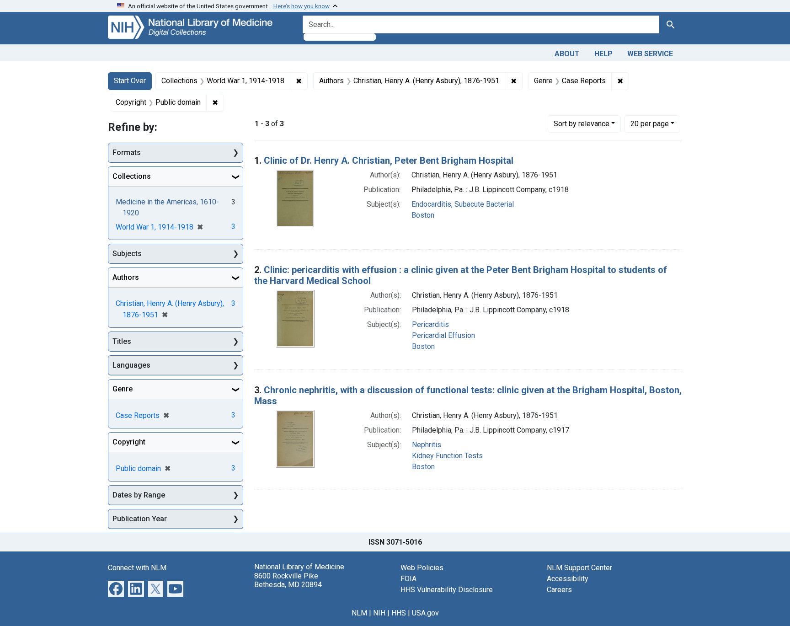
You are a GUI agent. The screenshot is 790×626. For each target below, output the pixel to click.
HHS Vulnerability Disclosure (446, 589)
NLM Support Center (579, 567)
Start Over (130, 80)
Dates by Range (138, 495)
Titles (121, 341)
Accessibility (567, 578)
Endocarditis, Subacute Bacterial (462, 204)
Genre (122, 389)
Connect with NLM (137, 567)
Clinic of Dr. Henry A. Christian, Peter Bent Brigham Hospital (388, 160)
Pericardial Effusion (443, 335)
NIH (379, 613)
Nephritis (426, 444)
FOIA (408, 578)
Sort (581, 123)
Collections (131, 176)
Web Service (650, 53)
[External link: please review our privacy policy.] (116, 588)
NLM (359, 613)
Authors (125, 277)
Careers (559, 589)
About (567, 53)
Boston (422, 215)
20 (649, 123)
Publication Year (139, 518)
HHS (398, 613)
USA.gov (425, 613)
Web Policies (421, 567)
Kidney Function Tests (447, 455)
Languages (131, 365)
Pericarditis (430, 324)
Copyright (128, 442)
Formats (126, 152)
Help (603, 53)
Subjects (127, 253)
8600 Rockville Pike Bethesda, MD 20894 (288, 580)
